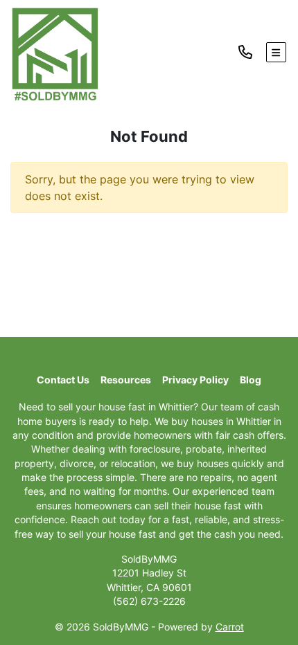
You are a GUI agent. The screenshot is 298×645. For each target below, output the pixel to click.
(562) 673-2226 (149, 601)
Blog (250, 379)
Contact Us (63, 379)
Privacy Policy (195, 379)
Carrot (230, 627)
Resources (125, 379)
